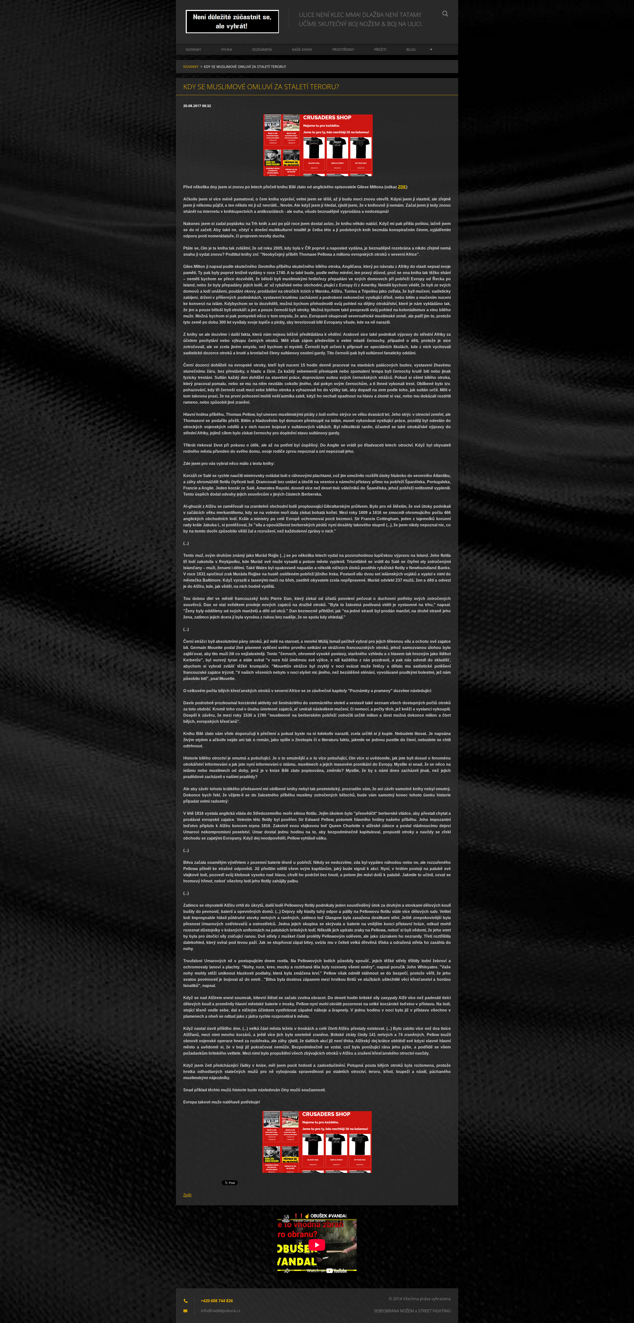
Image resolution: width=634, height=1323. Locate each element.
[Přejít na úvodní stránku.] (232, 17)
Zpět (187, 1195)
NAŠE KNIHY (302, 49)
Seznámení (262, 49)
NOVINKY (193, 49)
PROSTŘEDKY (343, 49)
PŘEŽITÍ (380, 49)
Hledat (445, 14)
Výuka (226, 49)
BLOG (411, 49)
